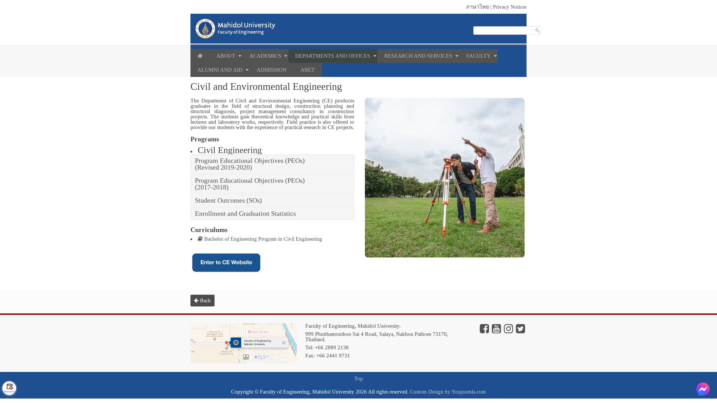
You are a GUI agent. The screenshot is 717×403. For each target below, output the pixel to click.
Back (205, 300)
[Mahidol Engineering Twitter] (520, 331)
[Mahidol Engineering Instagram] (508, 331)
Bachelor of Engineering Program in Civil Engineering (262, 239)
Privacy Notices (510, 7)
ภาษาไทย (477, 7)
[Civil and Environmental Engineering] (445, 177)
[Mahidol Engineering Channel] (496, 331)
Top (358, 378)
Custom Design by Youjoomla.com (448, 392)
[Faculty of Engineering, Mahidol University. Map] (243, 343)
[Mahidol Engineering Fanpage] (484, 331)
